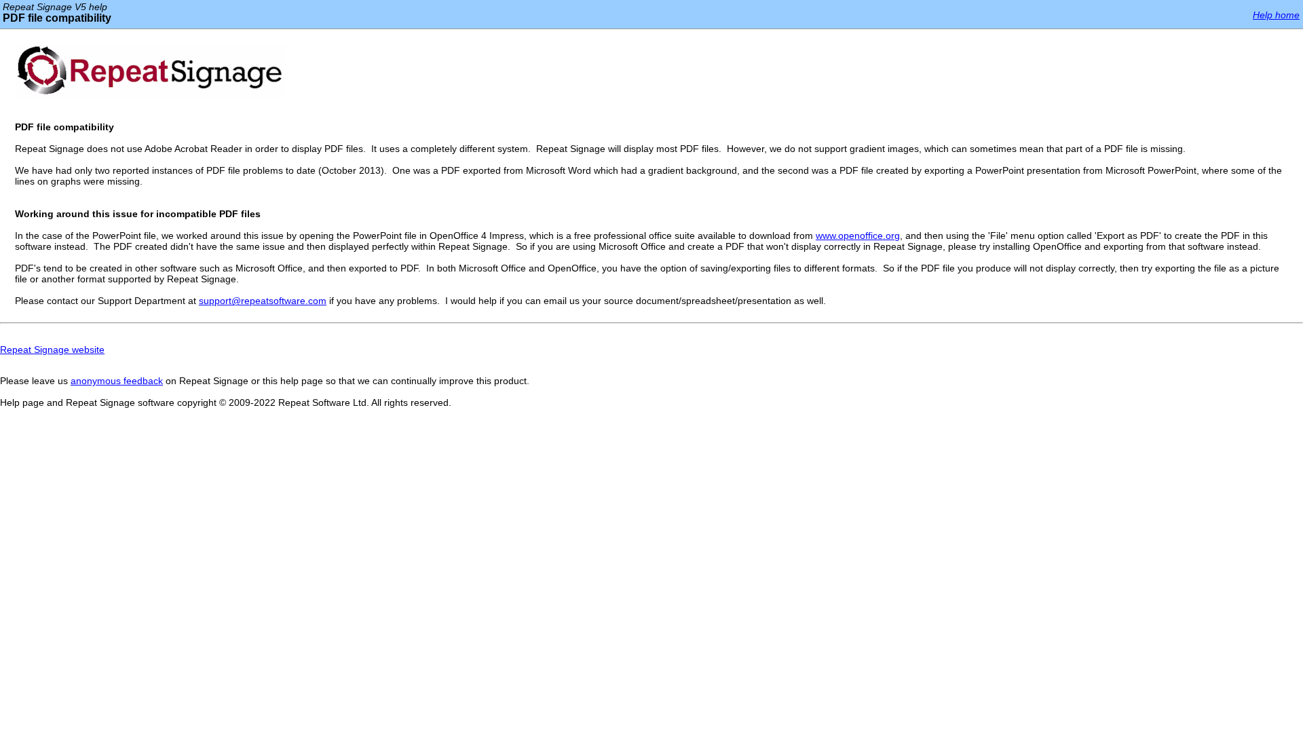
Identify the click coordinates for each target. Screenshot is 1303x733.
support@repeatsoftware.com (262, 300)
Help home (1276, 15)
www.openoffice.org (858, 235)
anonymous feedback (117, 380)
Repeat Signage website (52, 349)
